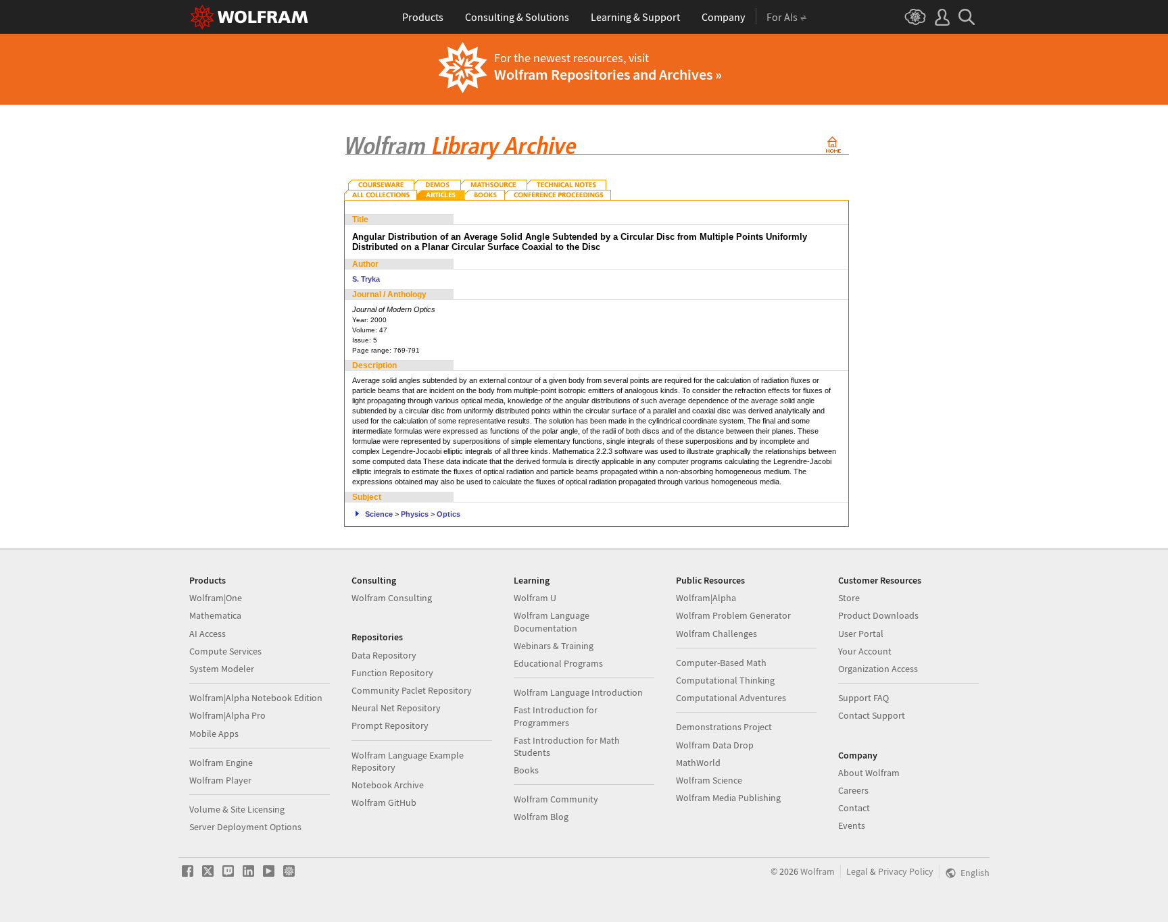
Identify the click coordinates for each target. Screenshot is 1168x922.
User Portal (860, 634)
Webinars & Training (553, 646)
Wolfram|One (215, 598)
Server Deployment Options (245, 827)
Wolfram (817, 871)
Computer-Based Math (721, 663)
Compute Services (225, 651)
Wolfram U (535, 598)
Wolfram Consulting (391, 598)
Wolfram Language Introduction (578, 692)
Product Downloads (878, 615)
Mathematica (215, 615)
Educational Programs (558, 663)
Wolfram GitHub (383, 802)
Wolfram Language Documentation (551, 621)
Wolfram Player (220, 780)
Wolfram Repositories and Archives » (608, 74)
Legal (857, 871)
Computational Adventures (731, 698)
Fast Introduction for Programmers (556, 716)
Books (526, 770)
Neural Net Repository (396, 708)
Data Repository (383, 655)
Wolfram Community (556, 799)
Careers (853, 790)
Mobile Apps (214, 733)
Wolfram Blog (541, 817)
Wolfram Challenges (716, 634)
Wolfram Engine (221, 763)
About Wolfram (869, 773)
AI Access (207, 634)
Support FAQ (863, 698)
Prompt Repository (390, 725)
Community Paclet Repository (411, 690)
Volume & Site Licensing (237, 809)
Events (851, 825)
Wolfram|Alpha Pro (227, 715)
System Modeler (221, 669)
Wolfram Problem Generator (733, 615)
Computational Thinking (725, 680)
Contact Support (871, 715)
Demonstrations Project (724, 727)
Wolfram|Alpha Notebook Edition (255, 698)
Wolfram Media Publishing (728, 798)
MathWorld (698, 763)
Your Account (865, 651)
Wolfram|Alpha (706, 598)
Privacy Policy (905, 871)
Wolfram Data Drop (715, 745)
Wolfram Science (709, 780)
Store (849, 598)
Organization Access (878, 669)
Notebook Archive (387, 785)
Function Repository (392, 673)
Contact (854, 808)
